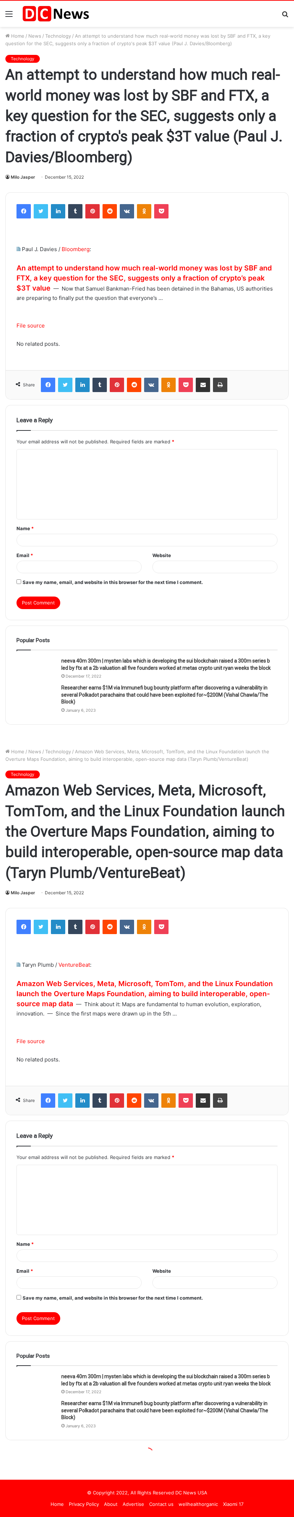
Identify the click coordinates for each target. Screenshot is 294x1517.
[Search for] (285, 16)
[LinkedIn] (58, 211)
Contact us (161, 1504)
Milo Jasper (23, 177)
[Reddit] (110, 211)
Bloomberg (76, 249)
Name (25, 528)
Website (161, 555)
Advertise (133, 1504)
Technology (58, 36)
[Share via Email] (203, 385)
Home (17, 36)
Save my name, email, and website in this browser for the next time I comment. (113, 582)
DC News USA (191, 1492)
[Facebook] (23, 211)
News (34, 36)
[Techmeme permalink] (18, 249)
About (111, 1504)
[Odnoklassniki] (144, 211)
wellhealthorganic (198, 1504)
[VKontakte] (127, 211)
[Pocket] (161, 211)
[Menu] (9, 16)
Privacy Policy (84, 1504)
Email (24, 555)
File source (30, 325)
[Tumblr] (75, 211)
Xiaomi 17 (233, 1504)
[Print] (220, 385)
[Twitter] (41, 211)
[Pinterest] (92, 211)
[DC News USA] (56, 14)
